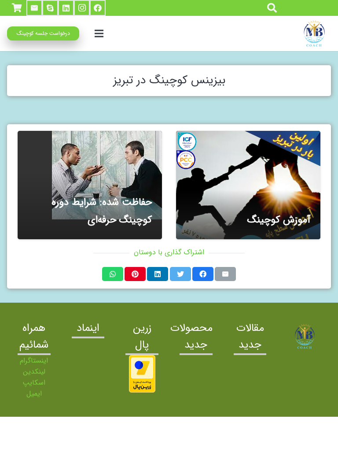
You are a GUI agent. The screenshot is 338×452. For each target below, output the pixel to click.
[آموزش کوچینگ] (248, 185)
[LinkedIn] (66, 8)
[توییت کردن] (180, 274)
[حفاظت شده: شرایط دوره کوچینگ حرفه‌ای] (90, 185)
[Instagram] (82, 8)
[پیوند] (313, 33)
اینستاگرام (34, 360)
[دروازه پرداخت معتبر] (142, 390)
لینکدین (34, 371)
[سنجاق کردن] (135, 274)
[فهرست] (99, 33)
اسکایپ (33, 382)
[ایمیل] (34, 8)
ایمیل (34, 393)
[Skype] (50, 8)
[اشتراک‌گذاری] (202, 274)
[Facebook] (98, 8)
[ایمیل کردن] (225, 274)
